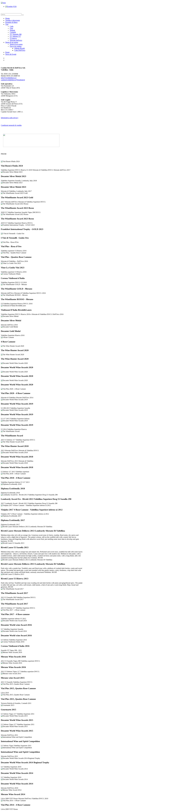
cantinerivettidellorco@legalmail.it (13, 80)
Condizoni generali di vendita (11, 125)
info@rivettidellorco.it (8, 78)
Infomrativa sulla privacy (9, 118)
